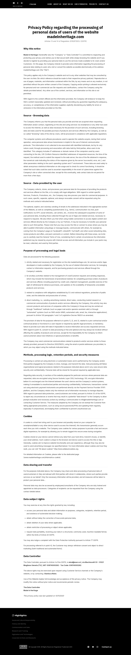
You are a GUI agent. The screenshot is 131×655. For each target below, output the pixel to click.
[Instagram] (97, 647)
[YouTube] (93, 647)
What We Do (68, 4)
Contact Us (104, 4)
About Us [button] (57, 4)
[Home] (18, 4)
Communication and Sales (21, 627)
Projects (93, 4)
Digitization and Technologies (22, 634)
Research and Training (20, 631)
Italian (33, 4)
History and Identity (19, 624)
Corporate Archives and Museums (24, 638)
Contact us (107, 647)
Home (49, 4)
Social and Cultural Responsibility (23, 620)
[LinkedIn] (89, 647)
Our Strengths (81, 4)
